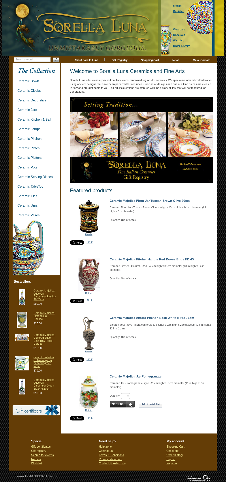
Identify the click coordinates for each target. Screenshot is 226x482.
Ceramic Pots (27, 167)
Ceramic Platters (29, 157)
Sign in (170, 459)
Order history (174, 455)
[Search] (56, 60)
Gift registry (38, 450)
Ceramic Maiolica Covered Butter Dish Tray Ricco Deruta (44, 339)
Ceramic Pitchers (30, 138)
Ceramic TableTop (30, 186)
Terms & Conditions (111, 455)
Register (171, 463)
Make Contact (201, 60)
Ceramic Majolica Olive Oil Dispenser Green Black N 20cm (44, 384)
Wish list (36, 463)
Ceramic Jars (27, 110)
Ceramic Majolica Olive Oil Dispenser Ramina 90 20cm (45, 295)
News (175, 60)
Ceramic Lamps (29, 129)
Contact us (106, 450)
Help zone (105, 446)
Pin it (89, 242)
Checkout (172, 450)
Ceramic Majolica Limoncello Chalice (44, 316)
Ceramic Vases (28, 215)
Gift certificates (41, 446)
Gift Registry (120, 60)
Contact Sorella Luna (112, 463)
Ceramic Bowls (28, 81)
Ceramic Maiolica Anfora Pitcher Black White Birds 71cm (152, 317)
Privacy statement (110, 459)
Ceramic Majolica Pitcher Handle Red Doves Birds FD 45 (152, 259)
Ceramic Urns (27, 205)
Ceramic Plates (28, 148)
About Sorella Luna (86, 60)
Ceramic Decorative (31, 100)
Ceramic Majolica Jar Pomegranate (136, 376)
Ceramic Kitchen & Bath (34, 119)
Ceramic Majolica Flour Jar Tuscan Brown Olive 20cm (150, 200)
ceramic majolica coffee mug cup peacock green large (44, 362)
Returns (36, 459)
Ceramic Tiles (27, 196)
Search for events (42, 455)
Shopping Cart (150, 60)
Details (88, 234)
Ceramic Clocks (29, 90)
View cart (179, 29)
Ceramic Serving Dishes (35, 177)
